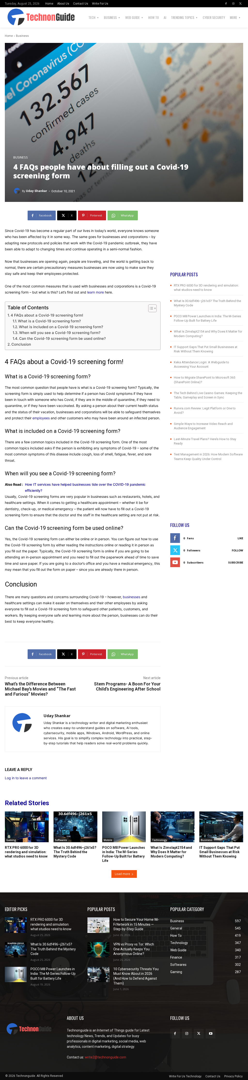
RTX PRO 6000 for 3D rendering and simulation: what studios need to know (26, 852)
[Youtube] (210, 1033)
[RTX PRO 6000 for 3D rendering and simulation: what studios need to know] (27, 826)
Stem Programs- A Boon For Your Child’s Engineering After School (127, 686)
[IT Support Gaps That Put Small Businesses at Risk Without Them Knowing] (221, 826)
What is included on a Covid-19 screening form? (61, 327)
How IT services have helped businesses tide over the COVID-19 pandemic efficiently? (85, 487)
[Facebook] (226, 3)
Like (240, 538)
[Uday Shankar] (17, 191)
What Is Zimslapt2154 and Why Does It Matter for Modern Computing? (171, 852)
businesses (131, 597)
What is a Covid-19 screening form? (49, 321)
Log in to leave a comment (26, 778)
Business (22, 36)
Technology (159, 840)
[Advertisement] (206, 241)
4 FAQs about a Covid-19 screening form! (47, 315)
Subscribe (235, 562)
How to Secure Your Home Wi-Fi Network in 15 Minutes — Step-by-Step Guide (136, 924)
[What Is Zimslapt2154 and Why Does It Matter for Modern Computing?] (172, 826)
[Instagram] (233, 3)
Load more (122, 874)
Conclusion (21, 344)
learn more (95, 292)
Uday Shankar (36, 191)
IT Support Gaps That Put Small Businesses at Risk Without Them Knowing (219, 852)
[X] (240, 3)
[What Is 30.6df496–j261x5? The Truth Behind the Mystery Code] (75, 826)
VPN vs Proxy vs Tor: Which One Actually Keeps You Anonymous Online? (133, 949)
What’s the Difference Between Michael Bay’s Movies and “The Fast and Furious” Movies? (40, 689)
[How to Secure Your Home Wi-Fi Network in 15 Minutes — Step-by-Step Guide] (98, 925)
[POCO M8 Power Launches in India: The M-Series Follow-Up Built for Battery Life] (124, 826)
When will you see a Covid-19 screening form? (60, 332)
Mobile (108, 840)
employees (41, 418)
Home (9, 36)
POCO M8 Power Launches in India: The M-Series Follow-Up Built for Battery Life (53, 973)
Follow (237, 550)
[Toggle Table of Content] (150, 308)
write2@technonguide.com (105, 1057)
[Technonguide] (18, 17)
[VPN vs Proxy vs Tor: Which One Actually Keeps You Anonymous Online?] (98, 949)
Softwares (61, 840)
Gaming (11, 840)
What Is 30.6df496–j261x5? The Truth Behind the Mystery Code (75, 852)
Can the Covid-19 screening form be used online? (62, 338)
